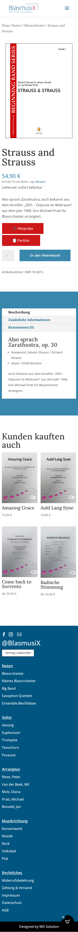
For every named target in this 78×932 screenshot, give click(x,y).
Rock (6, 843)
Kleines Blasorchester (19, 681)
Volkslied (9, 851)
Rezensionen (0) (21, 327)
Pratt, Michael (13, 799)
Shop (5, 25)
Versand (40, 181)
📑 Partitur (21, 240)
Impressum (11, 895)
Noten (16, 25)
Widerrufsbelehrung (18, 880)
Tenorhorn (10, 747)
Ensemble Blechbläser (19, 703)
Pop (5, 858)
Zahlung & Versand (17, 887)
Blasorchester (34, 25)
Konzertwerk (12, 828)
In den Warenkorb (45, 255)
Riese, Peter (11, 777)
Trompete (9, 740)
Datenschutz (12, 902)
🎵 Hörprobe (22, 228)
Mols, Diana (11, 791)
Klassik (7, 836)
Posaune (9, 755)
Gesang (8, 725)
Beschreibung (19, 312)
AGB (5, 910)
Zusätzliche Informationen (29, 320)
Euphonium (11, 732)
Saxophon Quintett (17, 695)
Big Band (9, 688)
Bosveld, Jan (11, 806)
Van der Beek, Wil (15, 784)
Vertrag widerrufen (18, 653)
